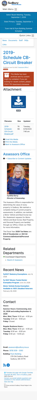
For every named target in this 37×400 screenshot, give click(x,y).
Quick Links (25, 35)
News (4, 40)
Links (4, 44)
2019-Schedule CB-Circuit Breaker (17, 57)
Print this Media (11, 142)
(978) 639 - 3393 (16, 350)
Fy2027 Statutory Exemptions (15, 274)
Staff (21, 40)
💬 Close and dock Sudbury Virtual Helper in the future (18, 386)
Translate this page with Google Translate (18, 372)
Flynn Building (15, 354)
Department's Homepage (21, 84)
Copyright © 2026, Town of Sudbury (16, 374)
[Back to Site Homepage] (11, 3)
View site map (8, 381)
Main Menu (8, 9)
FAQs (26, 40)
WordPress (13, 389)
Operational (16, 399)
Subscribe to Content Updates (19, 158)
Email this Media (11, 139)
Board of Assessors (14, 260)
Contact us (7, 378)
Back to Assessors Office (15, 144)
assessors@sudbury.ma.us (19, 347)
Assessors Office (23, 67)
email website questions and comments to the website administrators (17, 379)
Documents (12, 40)
